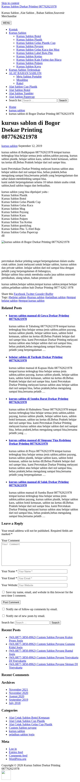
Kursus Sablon (17, 32)
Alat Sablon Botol (19, 90)
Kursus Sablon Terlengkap (24, 69)
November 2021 (18, 689)
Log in (13, 748)
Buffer (49, 293)
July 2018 (14, 703)
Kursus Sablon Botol (28, 36)
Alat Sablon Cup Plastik (23, 86)
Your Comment (10, 540)
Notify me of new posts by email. (25, 616)
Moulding (22, 79)
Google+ (40, 293)
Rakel (19, 83)
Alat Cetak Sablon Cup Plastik (27, 721)
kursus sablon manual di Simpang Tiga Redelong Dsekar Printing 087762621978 (40, 442)
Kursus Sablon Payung (29, 46)
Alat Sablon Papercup (22, 96)
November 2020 (18, 693)
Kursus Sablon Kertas (29, 56)
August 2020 (16, 696)
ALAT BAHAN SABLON (25, 73)
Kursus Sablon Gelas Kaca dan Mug (37, 49)
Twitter (29, 293)
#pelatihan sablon (55, 297)
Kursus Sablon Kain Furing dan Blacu (38, 59)
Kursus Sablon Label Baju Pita (34, 53)
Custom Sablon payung (22, 727)
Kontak (13, 29)
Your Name (9, 571)
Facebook (19, 293)
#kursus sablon (35, 297)
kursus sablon (17, 110)
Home (12, 107)
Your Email (9, 578)
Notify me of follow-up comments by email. (31, 609)
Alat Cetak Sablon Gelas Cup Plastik (30, 724)
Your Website (9, 585)
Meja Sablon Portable (29, 76)
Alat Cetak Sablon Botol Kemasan (29, 717)
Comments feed (18, 755)
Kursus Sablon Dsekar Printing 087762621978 (29, 6)
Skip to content (10, 3)
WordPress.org (17, 759)
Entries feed (16, 752)
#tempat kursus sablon (31, 300)
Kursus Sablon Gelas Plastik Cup (35, 42)
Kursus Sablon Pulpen (29, 63)
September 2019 (18, 699)
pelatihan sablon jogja (21, 734)
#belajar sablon (17, 297)
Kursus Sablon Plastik (29, 39)
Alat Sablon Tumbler (21, 93)
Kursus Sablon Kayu (28, 66)
